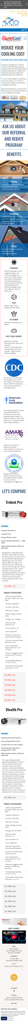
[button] (26, 4)
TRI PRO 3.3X (10, 680)
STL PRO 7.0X (10, 911)
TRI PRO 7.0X (10, 700)
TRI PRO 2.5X (10, 675)
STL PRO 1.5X (10, 797)
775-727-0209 (22, 15)
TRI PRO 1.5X (10, 586)
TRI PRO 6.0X (10, 695)
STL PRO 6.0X (10, 906)
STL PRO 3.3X (10, 891)
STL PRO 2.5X (10, 886)
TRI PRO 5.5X (10, 690)
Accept (4, 1018)
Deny (10, 1018)
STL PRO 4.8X (10, 896)
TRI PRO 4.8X (10, 685)
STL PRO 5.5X (10, 901)
